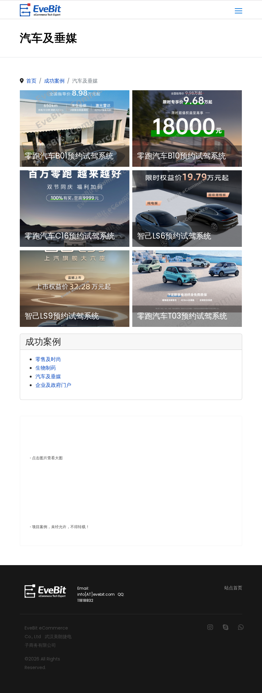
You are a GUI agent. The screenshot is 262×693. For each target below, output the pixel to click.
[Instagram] (210, 627)
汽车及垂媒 (48, 376)
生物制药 (45, 368)
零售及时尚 (48, 359)
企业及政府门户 (53, 385)
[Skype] (225, 627)
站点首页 (233, 588)
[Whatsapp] (241, 627)
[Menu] (238, 9)
